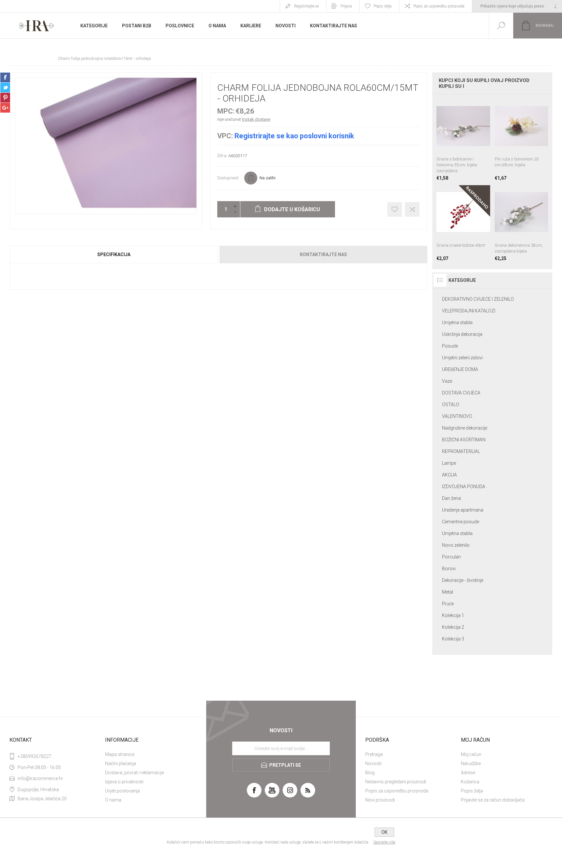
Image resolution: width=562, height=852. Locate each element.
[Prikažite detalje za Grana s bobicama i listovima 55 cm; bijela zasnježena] (463, 140)
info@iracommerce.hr (40, 778)
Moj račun (471, 754)
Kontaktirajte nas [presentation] (323, 254)
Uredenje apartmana (462, 510)
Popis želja (472, 790)
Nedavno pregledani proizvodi (395, 781)
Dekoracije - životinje (462, 580)
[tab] (114, 254)
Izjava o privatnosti (124, 781)
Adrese (468, 772)
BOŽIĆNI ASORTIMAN (464, 439)
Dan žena (451, 498)
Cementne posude (460, 521)
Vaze (447, 381)
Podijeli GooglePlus (5, 108)
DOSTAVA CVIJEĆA (461, 392)
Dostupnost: (228, 177)
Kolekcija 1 (453, 615)
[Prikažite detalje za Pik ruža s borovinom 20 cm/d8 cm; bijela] (521, 140)
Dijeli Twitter (5, 87)
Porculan (451, 556)
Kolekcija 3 (453, 638)
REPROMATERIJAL (461, 451)
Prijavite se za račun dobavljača (493, 800)
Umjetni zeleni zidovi (462, 357)
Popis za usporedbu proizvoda (438, 6)
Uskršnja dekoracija (462, 334)
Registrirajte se (306, 6)
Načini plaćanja (120, 763)
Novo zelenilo (456, 545)
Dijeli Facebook (5, 77)
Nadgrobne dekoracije (464, 428)
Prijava (346, 6)
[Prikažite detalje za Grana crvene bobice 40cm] (463, 223)
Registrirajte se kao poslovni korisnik (294, 136)
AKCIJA (449, 474)
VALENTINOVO (457, 416)
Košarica (470, 781)
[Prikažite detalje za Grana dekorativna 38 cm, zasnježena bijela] (521, 223)
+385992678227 (34, 756)
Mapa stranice (119, 754)
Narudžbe (471, 763)
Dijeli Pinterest (5, 98)
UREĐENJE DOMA (460, 369)
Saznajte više (384, 842)
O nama (113, 800)
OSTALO (450, 404)
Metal (447, 592)
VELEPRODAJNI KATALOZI (468, 310)
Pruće (448, 603)
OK (384, 832)
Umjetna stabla (457, 322)
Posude (450, 346)
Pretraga (374, 754)
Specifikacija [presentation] (113, 254)
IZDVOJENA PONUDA (463, 486)
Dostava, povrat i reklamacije (134, 772)
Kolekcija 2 (453, 627)
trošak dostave (256, 119)
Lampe (449, 463)
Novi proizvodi (380, 800)
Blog (370, 772)
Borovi (449, 568)
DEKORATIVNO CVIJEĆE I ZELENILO (478, 299)
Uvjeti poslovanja (122, 790)
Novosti (373, 763)
